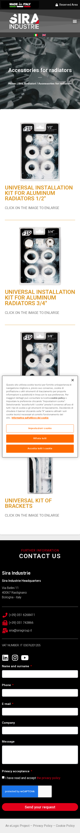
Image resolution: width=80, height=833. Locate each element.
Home (12, 83)
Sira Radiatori (27, 83)
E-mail (6, 704)
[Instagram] (15, 657)
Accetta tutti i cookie (40, 448)
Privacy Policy (42, 826)
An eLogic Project (17, 826)
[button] (75, 21)
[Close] (72, 380)
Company (8, 722)
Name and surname (16, 666)
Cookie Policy (65, 826)
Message (8, 741)
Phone (7, 685)
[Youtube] (24, 657)
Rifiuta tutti (39, 438)
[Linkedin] (5, 657)
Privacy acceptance (16, 771)
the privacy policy (48, 778)
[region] (40, 416)
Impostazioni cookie (40, 428)
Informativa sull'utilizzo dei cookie (30, 417)
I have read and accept (32, 778)
